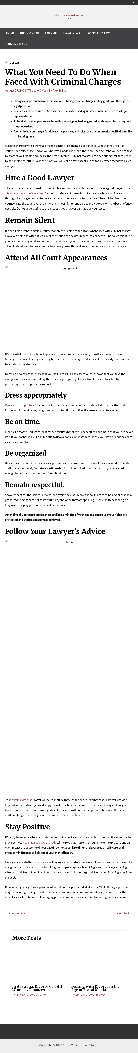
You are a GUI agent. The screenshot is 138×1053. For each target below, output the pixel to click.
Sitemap (94, 1045)
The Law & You (17, 43)
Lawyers (51, 33)
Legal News (71, 33)
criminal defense (22, 800)
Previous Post (16, 913)
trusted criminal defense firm (25, 193)
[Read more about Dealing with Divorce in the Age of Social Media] (98, 963)
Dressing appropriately (19, 405)
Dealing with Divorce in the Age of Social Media (95, 988)
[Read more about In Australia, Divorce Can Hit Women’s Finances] (39, 963)
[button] (133, 2)
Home (10, 33)
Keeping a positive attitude (39, 842)
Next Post (124, 913)
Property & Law (97, 33)
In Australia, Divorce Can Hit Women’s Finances (37, 988)
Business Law (30, 33)
